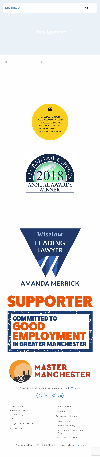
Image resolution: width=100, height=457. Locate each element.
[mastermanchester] (50, 382)
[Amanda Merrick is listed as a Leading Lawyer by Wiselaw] (50, 289)
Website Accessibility (67, 437)
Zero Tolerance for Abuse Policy (69, 431)
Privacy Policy (63, 421)
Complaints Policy (65, 425)
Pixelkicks (79, 445)
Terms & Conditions (66, 416)
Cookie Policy (63, 411)
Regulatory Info (64, 406)
